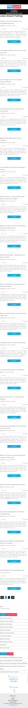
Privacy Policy (13, 702)
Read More (14, 41)
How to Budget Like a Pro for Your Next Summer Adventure (11, 81)
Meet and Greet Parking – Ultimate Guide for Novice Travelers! (12, 256)
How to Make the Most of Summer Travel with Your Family (13, 51)
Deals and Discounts (5, 639)
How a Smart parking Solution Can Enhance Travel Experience (12, 513)
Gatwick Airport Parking (6, 624)
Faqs (13, 699)
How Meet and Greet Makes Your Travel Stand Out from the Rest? (13, 427)
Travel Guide (3, 644)
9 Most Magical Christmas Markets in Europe (11, 657)
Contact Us (13, 677)
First (2, 597)
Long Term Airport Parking (6, 621)
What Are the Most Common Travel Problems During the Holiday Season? (13, 227)
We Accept (14, 687)
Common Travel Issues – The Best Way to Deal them (12, 398)
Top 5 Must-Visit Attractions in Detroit (9, 672)
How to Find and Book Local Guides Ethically (11, 660)
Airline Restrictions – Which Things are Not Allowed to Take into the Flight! (12, 197)
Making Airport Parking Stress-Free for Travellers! (11, 139)
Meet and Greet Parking (6, 618)
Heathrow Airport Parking (6, 627)
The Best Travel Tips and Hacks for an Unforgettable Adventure (11, 22)
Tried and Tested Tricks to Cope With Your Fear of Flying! (12, 110)
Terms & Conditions (13, 700)
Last (13, 597)
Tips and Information (5, 630)
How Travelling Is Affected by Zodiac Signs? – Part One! (13, 168)
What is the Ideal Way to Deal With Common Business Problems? (12, 285)
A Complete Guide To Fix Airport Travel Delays (13, 342)
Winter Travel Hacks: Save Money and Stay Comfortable (13, 663)
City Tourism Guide (4, 647)
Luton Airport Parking (5, 636)
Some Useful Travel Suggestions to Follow (12, 484)
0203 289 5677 (14, 12)
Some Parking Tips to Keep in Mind (10, 570)
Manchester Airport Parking (7, 633)
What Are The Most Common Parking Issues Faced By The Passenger (12, 456)
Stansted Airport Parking (6, 641)
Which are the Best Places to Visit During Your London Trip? (13, 314)
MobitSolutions (13, 705)
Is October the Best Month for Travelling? (11, 369)
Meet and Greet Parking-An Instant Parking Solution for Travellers (12, 542)
